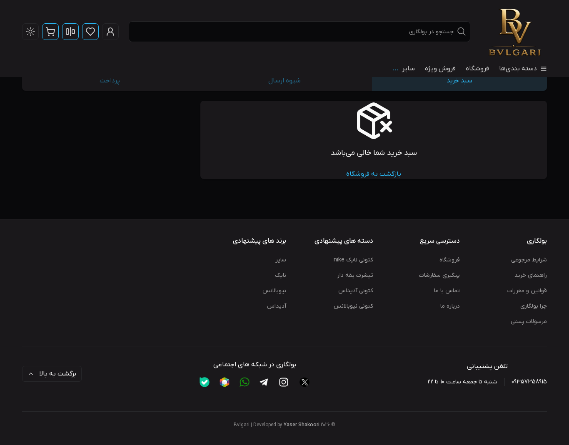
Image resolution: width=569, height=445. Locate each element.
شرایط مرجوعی (529, 260)
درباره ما (450, 306)
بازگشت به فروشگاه (373, 174)
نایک (280, 275)
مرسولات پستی (529, 322)
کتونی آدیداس (355, 291)
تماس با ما (447, 291)
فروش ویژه (440, 69)
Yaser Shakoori (301, 425)
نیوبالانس (274, 291)
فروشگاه (477, 69)
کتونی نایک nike (353, 260)
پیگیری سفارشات (439, 275)
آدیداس (276, 306)
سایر (280, 260)
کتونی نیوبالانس (353, 306)
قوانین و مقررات (527, 291)
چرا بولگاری (533, 306)
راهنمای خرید (530, 275)
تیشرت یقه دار (355, 275)
